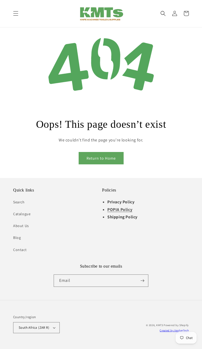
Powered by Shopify (176, 325)
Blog (17, 237)
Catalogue (22, 214)
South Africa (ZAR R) (34, 327)
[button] (16, 13)
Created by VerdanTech (174, 330)
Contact (20, 249)
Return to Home (101, 158)
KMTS (159, 325)
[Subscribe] (142, 280)
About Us (21, 225)
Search (19, 202)
